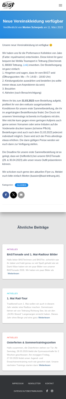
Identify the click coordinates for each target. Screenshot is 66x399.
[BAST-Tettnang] (9, 5)
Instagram (52, 391)
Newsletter (34, 383)
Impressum (17, 383)
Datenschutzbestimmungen (28, 391)
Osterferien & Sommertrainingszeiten (31, 342)
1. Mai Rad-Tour (17, 298)
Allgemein (21, 185)
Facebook (47, 391)
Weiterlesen (13, 273)
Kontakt (49, 383)
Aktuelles (12, 249)
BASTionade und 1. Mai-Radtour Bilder (32, 254)
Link (25, 65)
